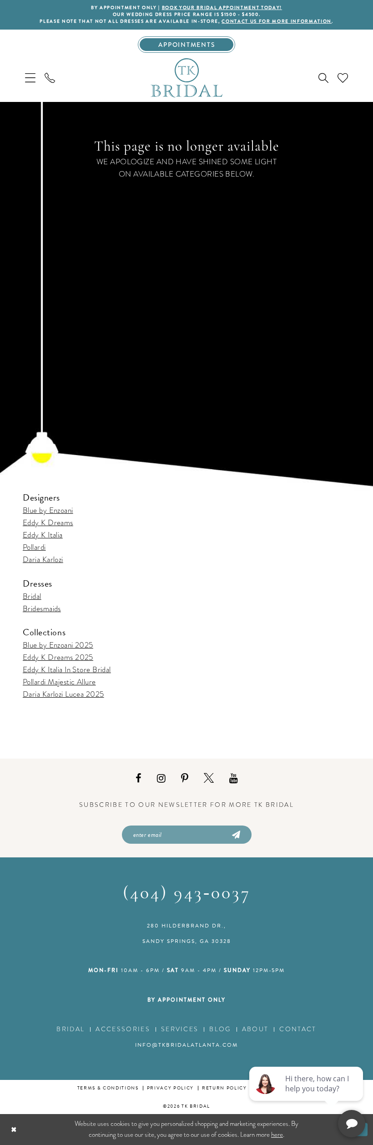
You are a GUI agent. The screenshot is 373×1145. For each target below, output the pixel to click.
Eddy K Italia (43, 535)
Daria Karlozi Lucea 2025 (63, 694)
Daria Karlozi (43, 559)
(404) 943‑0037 (187, 894)
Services (180, 1029)
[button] (30, 77)
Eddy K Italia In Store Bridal (67, 669)
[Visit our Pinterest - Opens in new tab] (185, 778)
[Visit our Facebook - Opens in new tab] (138, 778)
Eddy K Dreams (48, 522)
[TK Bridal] (186, 77)
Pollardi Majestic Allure (59, 682)
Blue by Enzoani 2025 (58, 645)
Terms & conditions (108, 1087)
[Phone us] (50, 77)
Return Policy (224, 1087)
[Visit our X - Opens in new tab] (208, 778)
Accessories (123, 1029)
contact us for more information (277, 21)
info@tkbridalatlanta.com (186, 1045)
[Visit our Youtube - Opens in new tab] (233, 778)
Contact (297, 1029)
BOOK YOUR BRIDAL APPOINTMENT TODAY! (222, 8)
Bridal (32, 596)
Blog (220, 1029)
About (255, 1029)
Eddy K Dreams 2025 (58, 657)
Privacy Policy (170, 1087)
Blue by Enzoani (48, 510)
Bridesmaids (42, 608)
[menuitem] (30, 77)
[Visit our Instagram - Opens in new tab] (161, 778)
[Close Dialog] (13, 1130)
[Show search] (323, 78)
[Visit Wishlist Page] (343, 77)
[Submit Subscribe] (235, 835)
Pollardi (34, 547)
